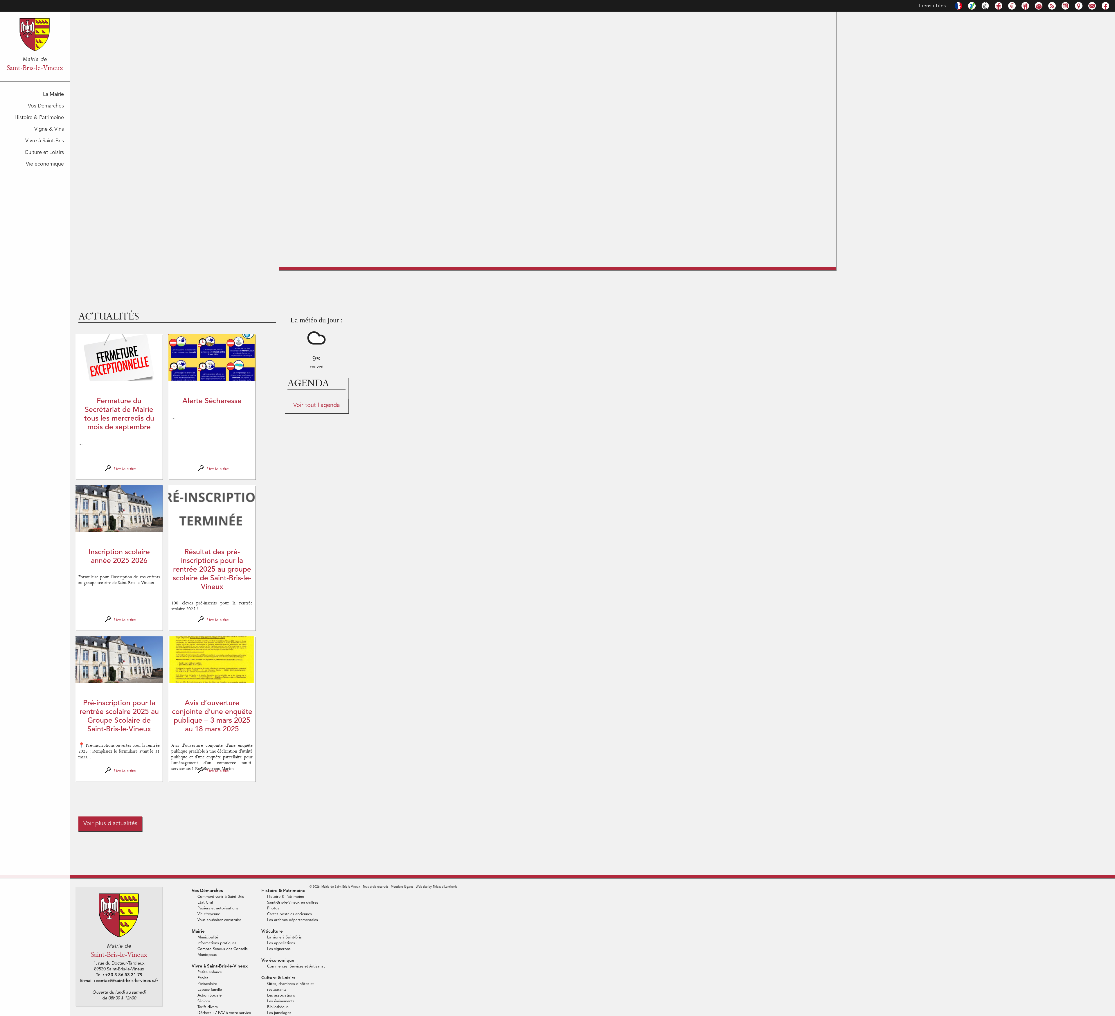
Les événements (280, 1001)
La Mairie (53, 94)
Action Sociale (209, 995)
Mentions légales (402, 886)
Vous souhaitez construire (219, 920)
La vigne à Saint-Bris (284, 937)
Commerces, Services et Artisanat (296, 966)
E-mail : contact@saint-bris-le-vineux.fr (119, 981)
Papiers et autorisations (217, 908)
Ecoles (202, 978)
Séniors (203, 1001)
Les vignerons (279, 949)
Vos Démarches (46, 106)
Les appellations (281, 943)
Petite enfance (209, 972)
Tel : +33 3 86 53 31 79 (119, 975)
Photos (273, 908)
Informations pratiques (216, 943)
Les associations (281, 995)
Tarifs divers (207, 1007)
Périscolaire (207, 984)
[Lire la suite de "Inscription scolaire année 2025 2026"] (119, 508)
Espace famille (209, 990)
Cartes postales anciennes (289, 914)
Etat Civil (205, 902)
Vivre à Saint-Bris (44, 140)
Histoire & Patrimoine (39, 117)
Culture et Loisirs (44, 152)
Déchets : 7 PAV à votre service (224, 1013)
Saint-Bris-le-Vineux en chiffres (292, 902)
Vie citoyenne (208, 914)
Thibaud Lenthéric (445, 886)
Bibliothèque (278, 1007)
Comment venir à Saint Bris (220, 897)
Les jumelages (279, 1013)
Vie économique (45, 164)
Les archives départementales (292, 920)
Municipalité (207, 937)
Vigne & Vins (49, 129)
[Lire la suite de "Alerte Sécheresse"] (212, 357)
